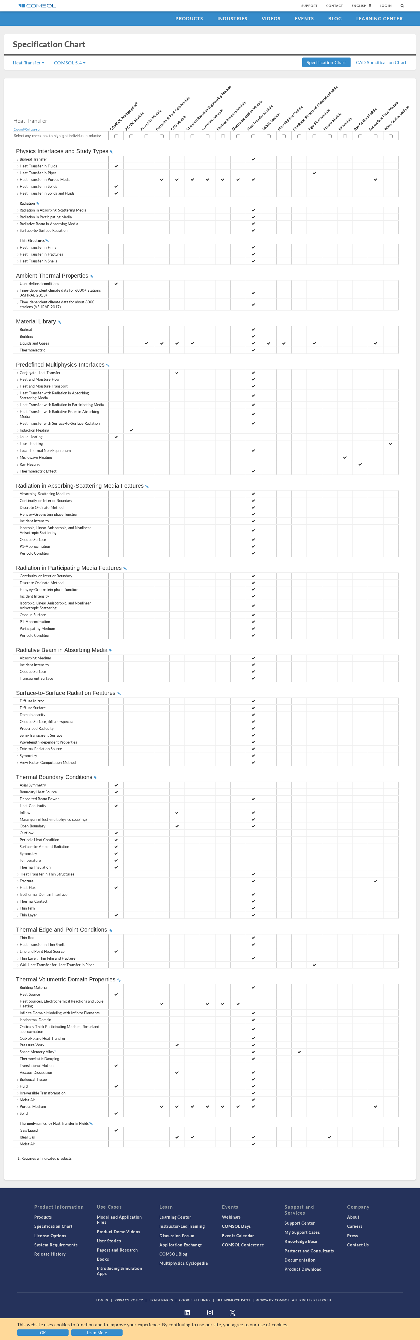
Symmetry (28, 755)
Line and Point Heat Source (42, 951)
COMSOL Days (236, 1226)
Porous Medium (33, 1106)
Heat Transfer (27, 62)
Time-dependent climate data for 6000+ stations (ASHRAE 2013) (60, 292)
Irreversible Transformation (42, 1093)
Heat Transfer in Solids (38, 186)
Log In (386, 5)
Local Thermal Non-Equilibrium (45, 450)
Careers (354, 1226)
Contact (334, 5)
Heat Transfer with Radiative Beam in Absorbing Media (59, 414)
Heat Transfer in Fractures (41, 254)
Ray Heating (30, 464)
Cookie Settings (195, 1300)
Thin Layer (28, 915)
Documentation (300, 1260)
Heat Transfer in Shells (38, 261)
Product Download (303, 1269)
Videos (271, 18)
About (353, 1217)
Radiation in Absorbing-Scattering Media (53, 210)
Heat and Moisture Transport (44, 386)
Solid (24, 1113)
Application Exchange (180, 1245)
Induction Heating (34, 430)
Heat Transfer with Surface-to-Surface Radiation (60, 423)
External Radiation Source (41, 748)
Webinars (231, 1217)
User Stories (109, 1241)
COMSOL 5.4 (68, 62)
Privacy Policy (129, 1300)
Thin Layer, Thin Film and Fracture (47, 958)
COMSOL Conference (243, 1245)
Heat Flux (27, 887)
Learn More (97, 1332)
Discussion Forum (176, 1235)
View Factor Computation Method (48, 762)
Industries (232, 18)
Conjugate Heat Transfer (40, 372)
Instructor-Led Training (182, 1226)
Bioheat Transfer (33, 159)
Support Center (300, 1223)
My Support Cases (302, 1232)
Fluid (24, 1086)
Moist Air (27, 1099)
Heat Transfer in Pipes (38, 172)
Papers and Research (117, 1250)
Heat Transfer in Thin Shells (42, 944)
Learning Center (379, 18)
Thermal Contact (33, 901)
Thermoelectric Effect (38, 471)
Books (103, 1259)
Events (304, 18)
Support (309, 5)
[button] (97, 1332)
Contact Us (358, 1245)
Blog (335, 18)
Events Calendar (238, 1235)
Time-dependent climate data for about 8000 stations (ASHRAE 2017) (57, 304)
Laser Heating (31, 443)
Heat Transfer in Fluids (38, 166)
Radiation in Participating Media (46, 217)
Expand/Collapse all (27, 129)
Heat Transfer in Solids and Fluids (47, 193)
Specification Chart (326, 62)
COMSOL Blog (173, 1254)
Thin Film (27, 908)
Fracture (26, 881)
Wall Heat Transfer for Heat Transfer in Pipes (57, 964)
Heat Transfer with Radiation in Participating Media (62, 404)
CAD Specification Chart (381, 62)
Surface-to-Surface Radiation (43, 230)
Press (352, 1235)
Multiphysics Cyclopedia (183, 1263)
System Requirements (55, 1245)
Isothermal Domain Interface (43, 894)
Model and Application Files (119, 1219)
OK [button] (43, 1332)
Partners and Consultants (309, 1251)
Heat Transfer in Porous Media (45, 179)
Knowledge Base (301, 1241)
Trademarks (161, 1300)
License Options (50, 1235)
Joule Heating (31, 436)
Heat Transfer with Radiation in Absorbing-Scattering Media (55, 395)
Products (189, 18)
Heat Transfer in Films (38, 247)
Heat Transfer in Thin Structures (47, 874)
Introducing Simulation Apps (119, 1270)
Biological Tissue (33, 1079)
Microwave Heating (36, 457)
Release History (50, 1254)
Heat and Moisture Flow (39, 379)
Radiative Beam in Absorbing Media (49, 223)
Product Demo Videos (118, 1231)
